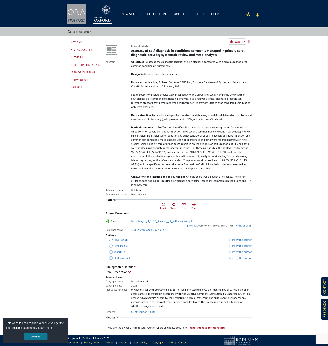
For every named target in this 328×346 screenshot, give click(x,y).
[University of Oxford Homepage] (102, 14)
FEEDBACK (324, 309)
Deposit (197, 14)
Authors (77, 57)
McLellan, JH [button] (119, 239)
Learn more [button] (45, 327)
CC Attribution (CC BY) (143, 312)
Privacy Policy (91, 342)
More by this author (240, 239)
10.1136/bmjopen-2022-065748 (150, 229)
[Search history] (248, 14)
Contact (183, 342)
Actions (76, 42)
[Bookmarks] (257, 14)
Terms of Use (80, 80)
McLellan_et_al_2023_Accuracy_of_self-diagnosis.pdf (162, 221)
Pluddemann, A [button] (120, 258)
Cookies (123, 342)
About (179, 14)
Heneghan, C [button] (119, 245)
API (171, 342)
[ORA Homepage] (76, 14)
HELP (215, 14)
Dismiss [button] (35, 336)
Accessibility (140, 342)
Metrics (111, 317)
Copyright (158, 342)
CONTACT (324, 286)
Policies (109, 342)
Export (238, 41)
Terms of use (242, 225)
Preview (192, 225)
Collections (157, 14)
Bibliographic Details (120, 267)
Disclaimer (73, 342)
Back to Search (81, 32)
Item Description (117, 272)
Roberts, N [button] (118, 252)
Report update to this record (207, 327)
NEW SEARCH (131, 14)
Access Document (83, 49)
